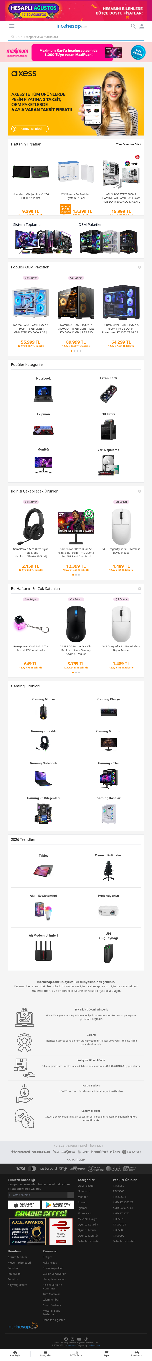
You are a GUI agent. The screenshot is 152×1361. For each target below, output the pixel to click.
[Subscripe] (70, 1195)
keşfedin (97, 1019)
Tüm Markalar (51, 1294)
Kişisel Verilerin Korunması (52, 1286)
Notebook (84, 1191)
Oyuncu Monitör (88, 1235)
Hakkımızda (50, 1262)
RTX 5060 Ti (120, 1197)
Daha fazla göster (89, 1241)
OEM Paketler (86, 1185)
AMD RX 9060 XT (123, 1202)
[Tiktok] (86, 1339)
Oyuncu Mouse (87, 1230)
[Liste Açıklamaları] (139, 267)
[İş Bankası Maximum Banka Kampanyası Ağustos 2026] (76, 52)
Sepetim (13, 1279)
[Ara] (13, 36)
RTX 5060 (118, 1191)
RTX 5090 (118, 1235)
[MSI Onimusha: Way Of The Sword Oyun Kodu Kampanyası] (76, 101)
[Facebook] (66, 1339)
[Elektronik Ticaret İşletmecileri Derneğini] (113, 1168)
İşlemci (82, 1208)
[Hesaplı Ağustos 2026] (76, 10)
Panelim (13, 1268)
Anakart (82, 1202)
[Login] (12, 26)
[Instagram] (72, 1339)
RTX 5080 (118, 1230)
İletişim (47, 1257)
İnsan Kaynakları (53, 1268)
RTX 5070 (118, 1219)
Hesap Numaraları (54, 1279)
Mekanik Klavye (87, 1219)
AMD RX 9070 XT (123, 1208)
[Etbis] (61, 1231)
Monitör (83, 1197)
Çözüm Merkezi (17, 1257)
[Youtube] (79, 1339)
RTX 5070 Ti (120, 1224)
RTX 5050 (118, 1185)
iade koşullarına (114, 1066)
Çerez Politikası (52, 1305)
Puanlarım (14, 1273)
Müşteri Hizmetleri (19, 1262)
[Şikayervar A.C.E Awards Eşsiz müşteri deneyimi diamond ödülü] (27, 1231)
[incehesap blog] (23, 1309)
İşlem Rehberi (51, 1299)
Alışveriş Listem (17, 1284)
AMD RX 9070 (121, 1213)
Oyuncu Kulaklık (88, 1224)
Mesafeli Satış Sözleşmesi (51, 1312)
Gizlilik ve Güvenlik (54, 1273)
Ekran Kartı (85, 1213)
